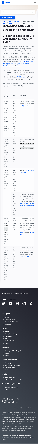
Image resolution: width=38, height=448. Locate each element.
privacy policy (29, 437)
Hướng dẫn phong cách (11, 387)
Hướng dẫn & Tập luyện (13, 22)
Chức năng (8, 324)
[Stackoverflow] (31, 303)
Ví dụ (6, 338)
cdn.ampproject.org (23, 435)
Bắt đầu (7, 331)
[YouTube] (10, 303)
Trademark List (9, 370)
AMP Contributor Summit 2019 (13, 380)
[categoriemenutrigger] (7, 17)
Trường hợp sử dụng (10, 319)
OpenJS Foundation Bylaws (12, 365)
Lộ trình (7, 355)
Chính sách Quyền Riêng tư (17, 408)
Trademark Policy (10, 367)
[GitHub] (24, 303)
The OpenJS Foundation (11, 363)
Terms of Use (5, 408)
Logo (6, 389)
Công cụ (7, 343)
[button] (35, 2)
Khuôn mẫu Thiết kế (10, 341)
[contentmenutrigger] (18, 12)
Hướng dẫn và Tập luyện (11, 334)
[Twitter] (3, 303)
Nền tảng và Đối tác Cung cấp (13, 351)
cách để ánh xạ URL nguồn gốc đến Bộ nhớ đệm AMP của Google (18, 63)
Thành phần (8, 336)
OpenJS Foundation (9, 412)
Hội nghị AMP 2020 (10, 377)
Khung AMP (8, 317)
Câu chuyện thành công (11, 322)
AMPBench (21, 77)
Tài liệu (4, 22)
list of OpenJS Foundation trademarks (23, 424)
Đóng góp (7, 353)
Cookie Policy (29, 408)
